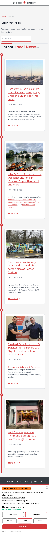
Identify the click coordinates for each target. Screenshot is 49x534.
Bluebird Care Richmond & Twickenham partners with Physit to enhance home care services (24, 349)
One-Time (13, 515)
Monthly (36, 515)
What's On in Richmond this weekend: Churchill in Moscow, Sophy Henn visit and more (24, 179)
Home (4, 16)
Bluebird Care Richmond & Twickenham (24, 367)
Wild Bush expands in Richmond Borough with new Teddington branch (22, 436)
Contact (37, 481)
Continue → (24, 527)
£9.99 (40, 521)
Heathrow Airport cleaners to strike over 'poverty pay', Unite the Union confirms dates (24, 94)
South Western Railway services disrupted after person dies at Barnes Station (22, 267)
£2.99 (9, 521)
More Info (13, 125)
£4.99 (24, 521)
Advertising (23, 481)
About (10, 481)
